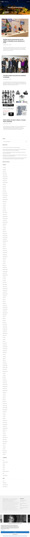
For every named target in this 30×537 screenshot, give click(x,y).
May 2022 (4, 246)
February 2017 (5, 343)
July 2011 (4, 445)
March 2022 (4, 248)
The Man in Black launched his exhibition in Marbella (14, 76)
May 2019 (4, 299)
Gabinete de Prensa (6, 471)
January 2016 (5, 363)
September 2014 (5, 390)
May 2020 (4, 280)
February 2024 (5, 212)
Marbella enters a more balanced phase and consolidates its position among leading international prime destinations (15, 155)
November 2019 (5, 290)
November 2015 (5, 367)
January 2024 (5, 214)
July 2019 (4, 297)
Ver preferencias (15, 534)
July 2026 (4, 167)
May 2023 (4, 229)
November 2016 (5, 348)
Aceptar (15, 532)
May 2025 (4, 188)
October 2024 (5, 197)
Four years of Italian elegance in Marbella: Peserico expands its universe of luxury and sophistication (14, 153)
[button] (28, 523)
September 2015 (5, 371)
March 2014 (4, 401)
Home (12, 11)
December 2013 (5, 407)
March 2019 (4, 303)
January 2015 (5, 382)
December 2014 (5, 384)
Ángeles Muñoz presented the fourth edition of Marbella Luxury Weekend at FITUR (13, 41)
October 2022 (5, 239)
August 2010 (4, 452)
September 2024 (5, 199)
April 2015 (4, 377)
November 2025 (5, 178)
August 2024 (5, 201)
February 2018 (5, 324)
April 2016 (4, 360)
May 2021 (4, 263)
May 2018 (4, 318)
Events (10, 44)
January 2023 (5, 233)
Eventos (4, 467)
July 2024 (4, 203)
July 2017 (4, 337)
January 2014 (5, 405)
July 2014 (4, 394)
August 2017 (4, 335)
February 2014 (5, 403)
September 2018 (5, 312)
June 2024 (4, 205)
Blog (3, 460)
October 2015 (5, 369)
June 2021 (4, 261)
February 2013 (5, 420)
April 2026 (4, 171)
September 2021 (5, 256)
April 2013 (4, 418)
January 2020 (5, 286)
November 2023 (5, 218)
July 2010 (4, 454)
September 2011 (5, 441)
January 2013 (5, 422)
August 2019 (4, 295)
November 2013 (5, 409)
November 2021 (5, 252)
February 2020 (5, 284)
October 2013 (5, 411)
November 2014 (5, 386)
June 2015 (4, 375)
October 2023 (5, 220)
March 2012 (4, 435)
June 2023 (4, 227)
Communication (5, 462)
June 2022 (4, 244)
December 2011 (5, 437)
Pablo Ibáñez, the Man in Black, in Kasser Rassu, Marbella (14, 120)
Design (4, 465)
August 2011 (4, 443)
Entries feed (4, 482)
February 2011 (5, 450)
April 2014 (4, 399)
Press (3, 473)
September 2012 (5, 428)
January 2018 (5, 326)
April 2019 (4, 301)
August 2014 (4, 392)
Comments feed (5, 484)
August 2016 (4, 352)
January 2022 (5, 250)
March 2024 (4, 210)
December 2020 (5, 269)
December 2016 (5, 346)
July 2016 (4, 354)
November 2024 (5, 195)
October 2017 (5, 331)
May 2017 (4, 341)
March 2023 (4, 231)
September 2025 (5, 182)
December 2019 (5, 288)
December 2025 (5, 176)
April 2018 (4, 320)
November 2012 (5, 424)
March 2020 (4, 282)
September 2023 (5, 222)
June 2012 (4, 433)
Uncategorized (5, 475)
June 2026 (4, 169)
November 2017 (5, 329)
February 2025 (5, 193)
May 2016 (4, 358)
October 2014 (5, 388)
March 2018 (4, 322)
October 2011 (4, 439)
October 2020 (5, 273)
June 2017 (4, 339)
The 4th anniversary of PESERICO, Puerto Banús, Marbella (11, 147)
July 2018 (4, 316)
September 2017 (5, 333)
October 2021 (5, 254)
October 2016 (5, 350)
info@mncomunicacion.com (24, 505)
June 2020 (4, 278)
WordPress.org (5, 486)
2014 (14, 11)
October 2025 (5, 180)
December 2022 (5, 235)
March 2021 (4, 265)
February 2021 (5, 267)
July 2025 (4, 184)
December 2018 (5, 307)
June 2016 (4, 356)
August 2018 (4, 314)
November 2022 (5, 237)
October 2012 (5, 426)
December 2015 (5, 365)
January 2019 (5, 305)
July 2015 (4, 373)
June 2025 (4, 186)
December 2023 (5, 216)
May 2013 (4, 416)
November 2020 (5, 271)
